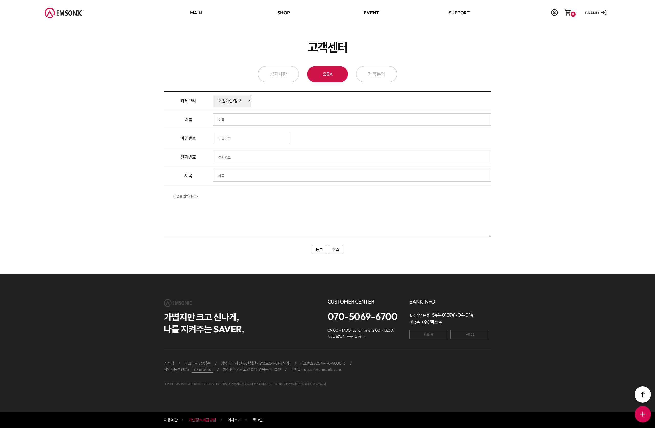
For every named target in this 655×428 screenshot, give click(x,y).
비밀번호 (188, 138)
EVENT (371, 13)
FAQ (469, 334)
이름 (188, 119)
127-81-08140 (202, 370)
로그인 (258, 419)
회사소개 (234, 419)
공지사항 (278, 74)
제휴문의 (376, 74)
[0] (568, 14)
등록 (319, 249)
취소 (335, 249)
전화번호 (188, 157)
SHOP (284, 13)
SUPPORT (459, 13)
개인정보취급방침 (202, 419)
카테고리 (188, 101)
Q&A (327, 74)
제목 (188, 176)
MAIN (196, 13)
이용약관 (170, 419)
